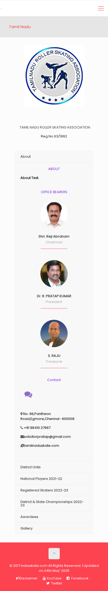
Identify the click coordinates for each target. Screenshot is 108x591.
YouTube (54, 578)
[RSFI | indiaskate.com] (1, 8)
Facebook (80, 578)
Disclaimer (28, 578)
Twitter (56, 583)
